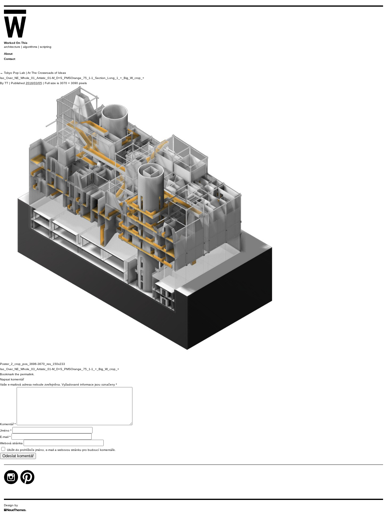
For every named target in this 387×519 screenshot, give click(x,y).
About (8, 53)
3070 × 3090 (69, 83)
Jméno (5, 430)
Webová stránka (11, 443)
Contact (9, 59)
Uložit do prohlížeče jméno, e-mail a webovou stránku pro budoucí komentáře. (61, 450)
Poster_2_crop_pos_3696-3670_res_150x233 (32, 364)
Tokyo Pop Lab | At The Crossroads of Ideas (33, 72)
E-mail (5, 437)
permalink (27, 374)
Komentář (8, 424)
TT (6, 83)
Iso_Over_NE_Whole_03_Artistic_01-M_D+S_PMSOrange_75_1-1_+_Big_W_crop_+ (59, 369)
